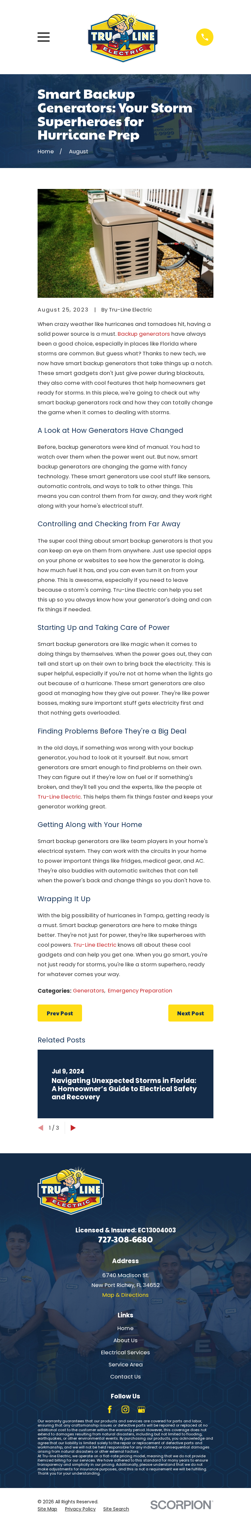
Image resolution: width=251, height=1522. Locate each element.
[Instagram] (125, 1409)
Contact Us (125, 1376)
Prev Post (60, 1013)
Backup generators (144, 334)
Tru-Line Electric (59, 797)
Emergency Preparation (140, 990)
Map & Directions (125, 1295)
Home (125, 1328)
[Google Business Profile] (141, 1409)
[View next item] (73, 1128)
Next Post (190, 1013)
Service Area (126, 1364)
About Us (125, 1340)
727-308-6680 (125, 1239)
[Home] (123, 37)
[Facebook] (109, 1409)
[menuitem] (47, 1509)
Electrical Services (125, 1352)
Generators (88, 990)
